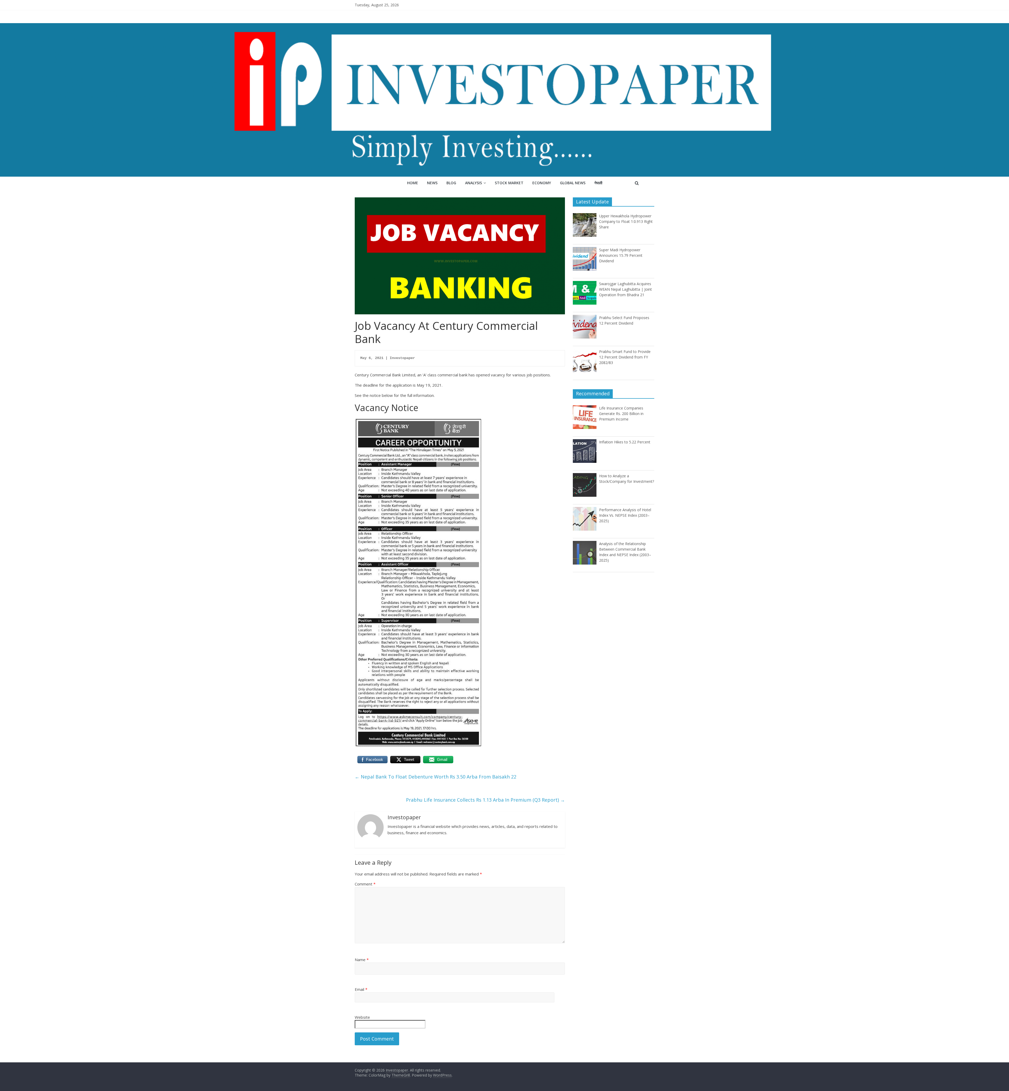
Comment (365, 884)
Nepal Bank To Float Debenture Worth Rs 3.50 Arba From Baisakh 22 (435, 777)
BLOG (451, 182)
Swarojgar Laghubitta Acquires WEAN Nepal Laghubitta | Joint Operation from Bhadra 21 (625, 289)
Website (362, 1017)
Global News (572, 182)
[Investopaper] (504, 26)
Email (361, 989)
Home (412, 182)
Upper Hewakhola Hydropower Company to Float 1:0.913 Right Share (626, 221)
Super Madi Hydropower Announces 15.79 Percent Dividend (620, 255)
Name (362, 959)
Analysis (473, 182)
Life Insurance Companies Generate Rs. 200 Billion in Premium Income (621, 414)
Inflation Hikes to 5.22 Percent (624, 441)
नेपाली (598, 182)
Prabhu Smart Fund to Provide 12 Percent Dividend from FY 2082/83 (625, 357)
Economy (541, 182)
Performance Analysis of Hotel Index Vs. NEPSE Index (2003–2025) (625, 515)
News (432, 182)
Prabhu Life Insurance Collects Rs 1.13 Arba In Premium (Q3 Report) (485, 800)
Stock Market (509, 182)
